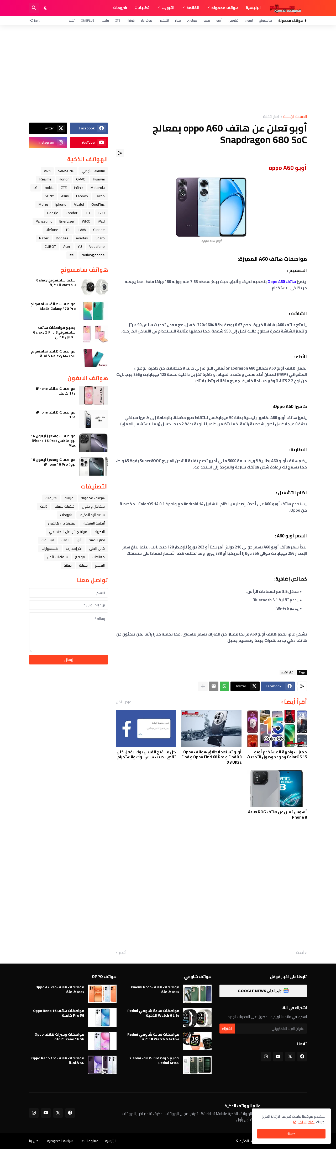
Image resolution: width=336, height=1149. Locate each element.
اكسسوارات (50, 548)
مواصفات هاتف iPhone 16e (56, 414)
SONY (49, 196)
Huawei (99, 179)
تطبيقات (141, 7)
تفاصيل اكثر (305, 1121)
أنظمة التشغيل (94, 523)
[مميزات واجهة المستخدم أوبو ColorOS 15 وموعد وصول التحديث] (277, 728)
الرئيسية (253, 7)
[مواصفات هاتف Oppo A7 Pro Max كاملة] (102, 994)
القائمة (192, 7)
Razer (44, 238)
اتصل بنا (34, 1140)
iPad (101, 221)
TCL (68, 229)
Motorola (98, 187)
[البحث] (34, 8)
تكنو (72, 20)
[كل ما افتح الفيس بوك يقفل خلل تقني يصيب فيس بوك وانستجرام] (146, 728)
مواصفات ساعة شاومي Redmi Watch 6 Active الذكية (153, 1036)
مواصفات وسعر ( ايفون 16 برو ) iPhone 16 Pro (53, 462)
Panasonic (44, 221)
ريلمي (105, 20)
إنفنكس (164, 20)
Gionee (99, 229)
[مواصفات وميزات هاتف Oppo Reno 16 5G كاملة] (102, 1041)
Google (52, 212)
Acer (66, 246)
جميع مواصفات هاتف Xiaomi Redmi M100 (154, 1060)
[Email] (213, 686)
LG (36, 187)
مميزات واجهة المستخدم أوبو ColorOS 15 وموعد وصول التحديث (277, 754)
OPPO (81, 179)
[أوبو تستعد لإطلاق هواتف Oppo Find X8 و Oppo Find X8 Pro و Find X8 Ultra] (211, 728)
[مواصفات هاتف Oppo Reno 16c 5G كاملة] (102, 1065)
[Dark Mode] (45, 7)
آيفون (249, 20)
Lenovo (82, 196)
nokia (49, 187)
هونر (178, 20)
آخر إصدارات (74, 548)
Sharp (100, 238)
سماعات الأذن (57, 556)
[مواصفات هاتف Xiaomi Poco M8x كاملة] (197, 994)
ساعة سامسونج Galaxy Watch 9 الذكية (56, 282)
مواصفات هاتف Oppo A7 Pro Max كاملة (59, 989)
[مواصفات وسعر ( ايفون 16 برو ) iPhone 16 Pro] (93, 466)
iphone (60, 204)
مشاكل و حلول (93, 506)
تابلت (43, 506)
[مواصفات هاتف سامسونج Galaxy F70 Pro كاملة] (93, 310)
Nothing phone (93, 254)
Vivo (47, 170)
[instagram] (266, 1056)
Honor (64, 179)
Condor (71, 212)
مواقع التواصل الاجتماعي (68, 531)
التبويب (167, 7)
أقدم (122, 952)
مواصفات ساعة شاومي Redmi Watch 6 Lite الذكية (153, 1013)
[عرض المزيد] (203, 686)
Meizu (43, 204)
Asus (65, 196)
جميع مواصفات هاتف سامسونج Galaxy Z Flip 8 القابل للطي (54, 332)
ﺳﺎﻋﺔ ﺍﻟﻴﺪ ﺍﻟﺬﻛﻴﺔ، (92, 514)
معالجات (98, 556)
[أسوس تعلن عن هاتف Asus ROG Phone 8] (277, 788)
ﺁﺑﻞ (79, 540)
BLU (101, 212)
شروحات (120, 7)
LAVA (82, 229)
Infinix (78, 187)
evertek (82, 238)
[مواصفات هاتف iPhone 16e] (93, 419)
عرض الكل (123, 702)
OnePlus (87, 20)
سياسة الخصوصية (60, 1140)
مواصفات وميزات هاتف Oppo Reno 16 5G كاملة (59, 1036)
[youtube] (278, 1056)
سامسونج (265, 20)
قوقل (131, 20)
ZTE (117, 20)
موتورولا (146, 20)
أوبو (219, 20)
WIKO (86, 221)
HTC (88, 212)
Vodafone (97, 246)
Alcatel (79, 204)
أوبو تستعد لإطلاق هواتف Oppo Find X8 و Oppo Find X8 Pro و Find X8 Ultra (211, 757)
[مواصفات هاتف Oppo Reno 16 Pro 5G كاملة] (102, 1017)
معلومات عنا (89, 1140)
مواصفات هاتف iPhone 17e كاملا (56, 391)
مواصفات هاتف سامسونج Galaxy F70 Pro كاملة (53, 306)
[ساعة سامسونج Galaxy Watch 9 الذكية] (93, 287)
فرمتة (69, 498)
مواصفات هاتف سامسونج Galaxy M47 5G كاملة (53, 353)
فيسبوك (47, 540)
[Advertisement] (168, 70)
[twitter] (290, 1056)
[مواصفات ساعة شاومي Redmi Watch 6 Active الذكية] (197, 1041)
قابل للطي (97, 548)
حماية (83, 565)
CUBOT (50, 246)
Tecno (100, 196)
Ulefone (52, 229)
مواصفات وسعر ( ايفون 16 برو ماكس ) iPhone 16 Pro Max (53, 441)
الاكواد (99, 531)
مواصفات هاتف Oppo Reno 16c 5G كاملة (57, 1060)
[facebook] (302, 1056)
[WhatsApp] (224, 686)
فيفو (206, 20)
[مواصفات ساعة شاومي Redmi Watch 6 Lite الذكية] (197, 1017)
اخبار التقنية (271, 117)
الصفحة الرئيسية (295, 117)
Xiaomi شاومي (93, 170)
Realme (45, 179)
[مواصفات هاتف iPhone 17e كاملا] (93, 395)
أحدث (300, 952)
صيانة (68, 565)
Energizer (67, 221)
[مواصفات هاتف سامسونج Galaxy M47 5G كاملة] (93, 358)
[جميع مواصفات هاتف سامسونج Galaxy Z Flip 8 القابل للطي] (93, 334)
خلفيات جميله (65, 506)
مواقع (80, 556)
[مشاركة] (120, 153)
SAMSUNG (66, 170)
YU (80, 246)
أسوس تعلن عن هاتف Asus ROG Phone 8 (277, 814)
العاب (65, 540)
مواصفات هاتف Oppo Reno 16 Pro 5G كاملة (58, 1013)
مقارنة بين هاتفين (61, 523)
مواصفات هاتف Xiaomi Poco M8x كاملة (155, 989)
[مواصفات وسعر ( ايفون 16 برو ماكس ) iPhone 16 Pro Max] (93, 443)
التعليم (100, 565)
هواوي (192, 20)
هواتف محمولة (224, 7)
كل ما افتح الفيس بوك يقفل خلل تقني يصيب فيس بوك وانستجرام (146, 754)
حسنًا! (291, 1133)
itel (72, 254)
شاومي (233, 20)
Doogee (62, 238)
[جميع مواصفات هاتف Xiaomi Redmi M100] (197, 1065)
